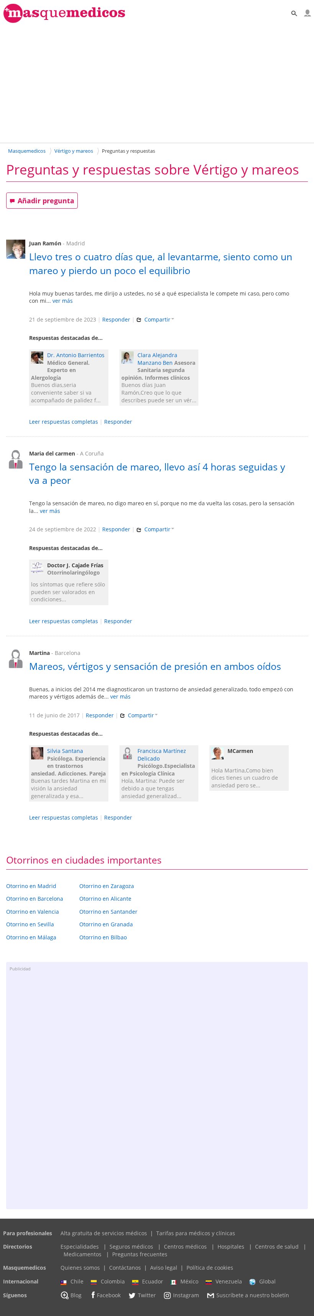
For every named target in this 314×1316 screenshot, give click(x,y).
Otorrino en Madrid (31, 886)
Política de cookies (209, 1267)
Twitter (147, 1295)
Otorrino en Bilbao (103, 937)
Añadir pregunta (46, 200)
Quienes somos (80, 1267)
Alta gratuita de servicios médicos (104, 1233)
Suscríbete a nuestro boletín (252, 1295)
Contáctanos (125, 1267)
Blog (76, 1295)
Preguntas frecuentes (139, 1254)
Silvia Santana (65, 750)
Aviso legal (163, 1267)
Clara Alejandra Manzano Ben (157, 358)
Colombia (113, 1281)
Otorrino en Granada (106, 924)
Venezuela (229, 1281)
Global (267, 1281)
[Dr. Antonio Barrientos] (39, 358)
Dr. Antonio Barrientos (76, 355)
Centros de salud (277, 1246)
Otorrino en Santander (108, 911)
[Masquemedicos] (64, 21)
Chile (76, 1281)
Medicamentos (82, 1254)
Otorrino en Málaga (31, 937)
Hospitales (231, 1246)
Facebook (109, 1295)
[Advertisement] (157, 82)
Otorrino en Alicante (105, 898)
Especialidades (80, 1246)
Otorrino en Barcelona (34, 898)
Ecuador (152, 1281)
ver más (62, 300)
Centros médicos (185, 1246)
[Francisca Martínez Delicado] (129, 754)
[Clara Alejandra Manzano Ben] (129, 358)
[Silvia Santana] (39, 754)
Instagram (186, 1295)
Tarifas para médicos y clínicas (195, 1233)
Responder (116, 319)
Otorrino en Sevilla (30, 924)
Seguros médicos (131, 1246)
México (189, 1281)
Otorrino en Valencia (32, 911)
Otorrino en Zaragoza (106, 886)
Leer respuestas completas (63, 421)
